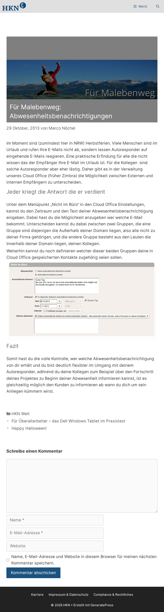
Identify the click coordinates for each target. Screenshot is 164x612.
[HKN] (14, 6)
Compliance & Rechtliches (113, 595)
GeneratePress (102, 605)
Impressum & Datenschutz (68, 595)
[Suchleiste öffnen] (157, 6)
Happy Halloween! (29, 428)
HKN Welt (21, 413)
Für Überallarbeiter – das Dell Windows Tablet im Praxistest (68, 421)
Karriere (37, 595)
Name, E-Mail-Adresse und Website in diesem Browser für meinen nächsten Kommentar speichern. (84, 560)
